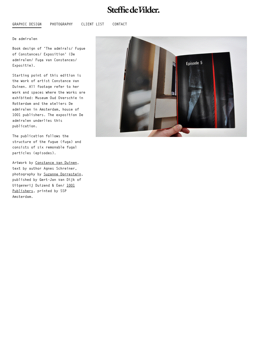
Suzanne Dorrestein (62, 174)
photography (61, 24)
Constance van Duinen (56, 163)
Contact (119, 24)
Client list (92, 24)
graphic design (26, 24)
